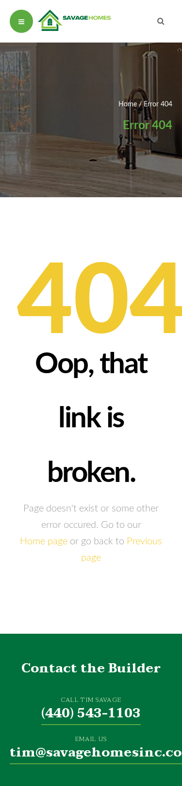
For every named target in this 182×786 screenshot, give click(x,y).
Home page (43, 541)
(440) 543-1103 (91, 713)
